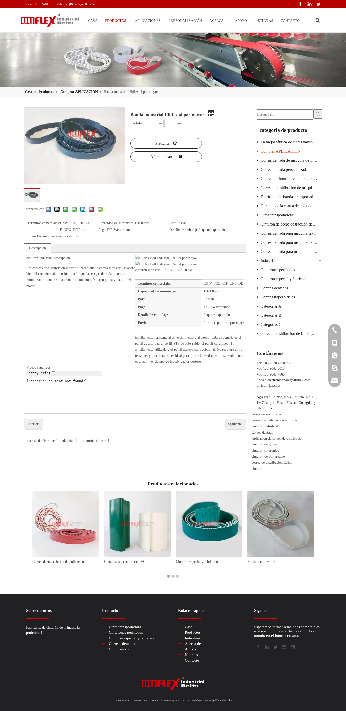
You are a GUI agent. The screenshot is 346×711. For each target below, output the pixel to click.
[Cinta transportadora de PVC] (137, 524)
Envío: (32, 236)
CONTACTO (290, 21)
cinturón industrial (96, 441)
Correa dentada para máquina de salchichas (291, 242)
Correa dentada (262, 432)
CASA (93, 21)
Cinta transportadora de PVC (124, 562)
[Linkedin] (308, 3)
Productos (193, 632)
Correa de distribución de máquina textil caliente (291, 187)
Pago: (103, 230)
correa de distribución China (272, 462)
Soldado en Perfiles (261, 562)
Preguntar (163, 143)
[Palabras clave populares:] (317, 114)
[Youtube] (283, 646)
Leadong (208, 700)
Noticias (191, 655)
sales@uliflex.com (84, 4)
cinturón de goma (264, 444)
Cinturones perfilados (278, 270)
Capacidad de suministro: (116, 223)
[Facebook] (299, 3)
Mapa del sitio (223, 700)
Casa (189, 627)
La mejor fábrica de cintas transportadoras (291, 142)
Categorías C (271, 324)
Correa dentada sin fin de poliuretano (59, 562)
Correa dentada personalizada (284, 169)
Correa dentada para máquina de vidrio (291, 251)
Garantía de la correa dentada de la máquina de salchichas (291, 206)
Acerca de (193, 644)
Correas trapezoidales (278, 297)
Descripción (37, 248)
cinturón (257, 469)
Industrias (268, 260)
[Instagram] (292, 646)
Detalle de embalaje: (184, 230)
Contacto (192, 660)
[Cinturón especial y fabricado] (209, 524)
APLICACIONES (148, 21)
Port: (173, 223)
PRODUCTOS (115, 21)
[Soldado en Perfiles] (280, 524)
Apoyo (190, 649)
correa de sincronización (269, 414)
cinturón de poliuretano (268, 456)
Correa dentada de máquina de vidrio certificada (291, 160)
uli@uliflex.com (268, 385)
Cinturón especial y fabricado (284, 279)
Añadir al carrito (163, 156)
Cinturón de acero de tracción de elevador (291, 224)
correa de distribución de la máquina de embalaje (291, 333)
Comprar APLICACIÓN (281, 151)
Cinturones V (119, 649)
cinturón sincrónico (265, 450)
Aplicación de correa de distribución (277, 438)
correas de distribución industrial (50, 441)
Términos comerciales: (43, 223)
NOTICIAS (264, 21)
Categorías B (271, 315)
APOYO (241, 21)
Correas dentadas (274, 288)
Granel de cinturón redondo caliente (289, 178)
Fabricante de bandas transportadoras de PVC (291, 197)
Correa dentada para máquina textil (288, 233)
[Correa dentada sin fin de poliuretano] (65, 524)
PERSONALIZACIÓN (185, 21)
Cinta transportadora (277, 215)
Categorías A (271, 306)
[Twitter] (317, 3)
